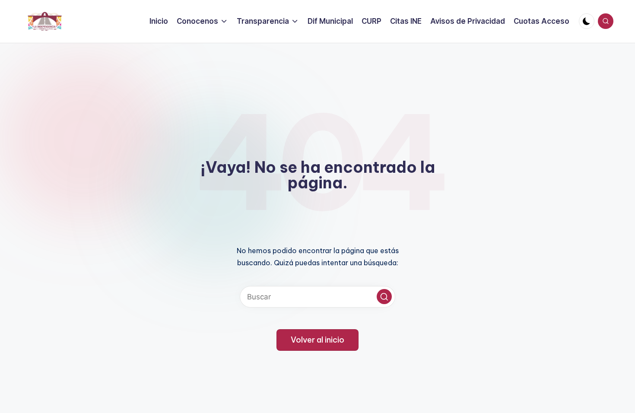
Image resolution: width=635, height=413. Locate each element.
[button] (384, 296)
